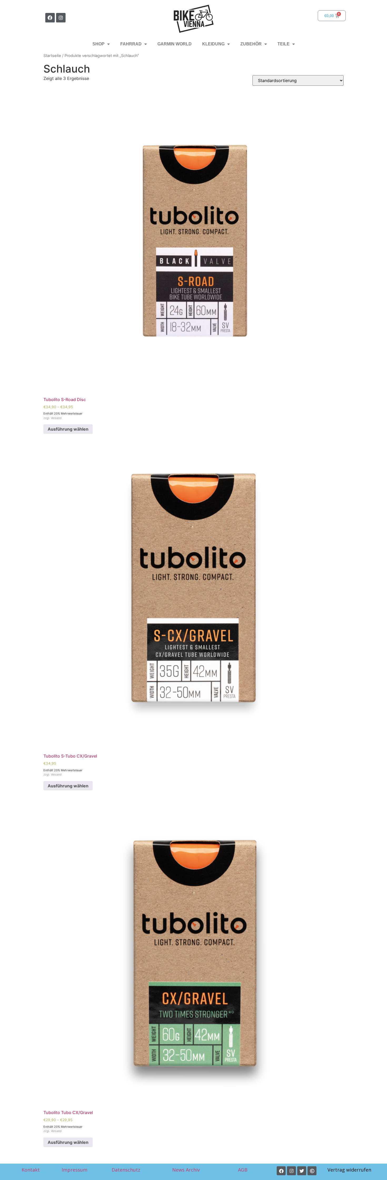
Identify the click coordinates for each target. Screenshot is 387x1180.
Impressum (74, 1170)
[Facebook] (50, 17)
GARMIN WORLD (174, 44)
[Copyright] (311, 1170)
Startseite (52, 55)
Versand (56, 418)
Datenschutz (126, 1170)
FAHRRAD (131, 44)
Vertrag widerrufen (349, 1170)
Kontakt (31, 1170)
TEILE (283, 44)
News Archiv (186, 1170)
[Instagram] (61, 17)
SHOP (98, 44)
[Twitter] (301, 1170)
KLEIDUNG (213, 44)
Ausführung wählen (68, 429)
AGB (243, 1170)
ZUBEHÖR (251, 44)
